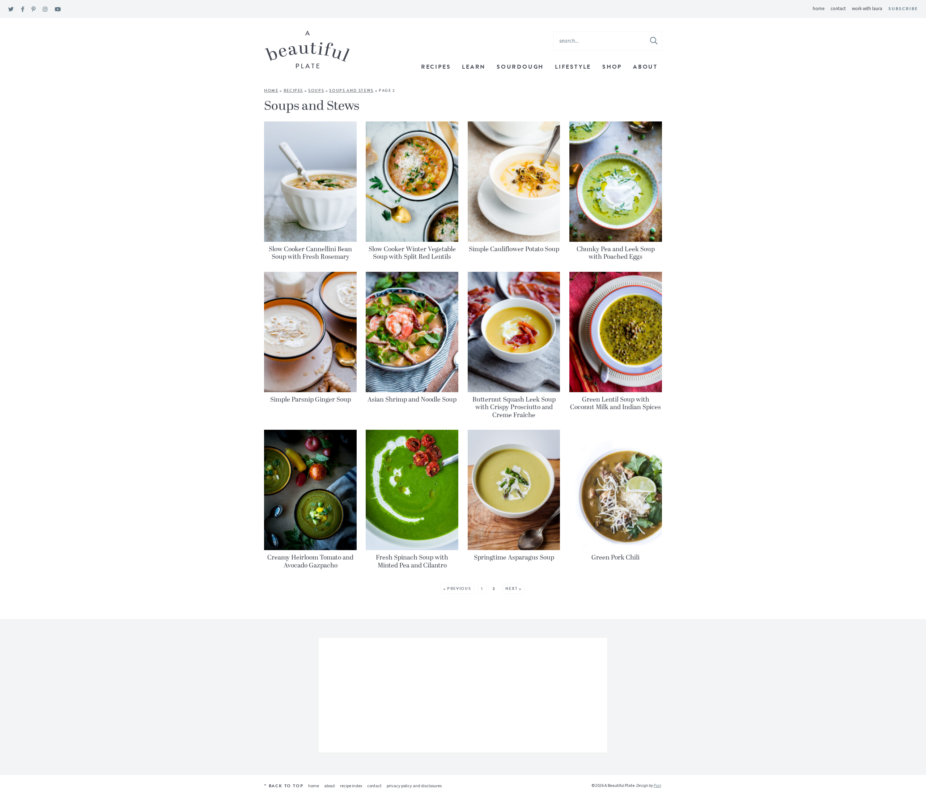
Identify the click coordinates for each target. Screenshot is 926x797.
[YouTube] (58, 9)
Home (818, 8)
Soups (316, 90)
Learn (473, 67)
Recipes (436, 67)
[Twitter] (11, 9)
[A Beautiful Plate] (307, 50)
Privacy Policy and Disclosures (414, 786)
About (645, 67)
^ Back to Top (283, 786)
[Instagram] (45, 9)
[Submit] (654, 40)
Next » (513, 589)
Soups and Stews (351, 90)
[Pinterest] (33, 9)
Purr (657, 786)
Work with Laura (867, 8)
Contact (838, 8)
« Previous (457, 589)
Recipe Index (351, 786)
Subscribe (903, 8)
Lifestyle (573, 67)
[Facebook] (22, 9)
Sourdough (520, 67)
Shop (612, 67)
